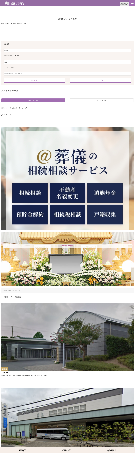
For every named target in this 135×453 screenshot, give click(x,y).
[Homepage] (14, 2)
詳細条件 (34, 80)
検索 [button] (118, 290)
